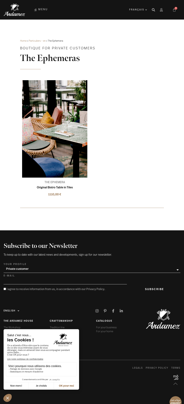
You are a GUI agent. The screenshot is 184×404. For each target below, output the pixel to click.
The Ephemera (55, 182)
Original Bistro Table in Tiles (55, 187)
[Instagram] (97, 311)
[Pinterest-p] (105, 311)
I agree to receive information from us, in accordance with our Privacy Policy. (56, 289)
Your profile (15, 264)
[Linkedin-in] (121, 311)
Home (23, 41)
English (9, 311)
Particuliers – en (37, 41)
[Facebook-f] (113, 311)
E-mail (9, 276)
